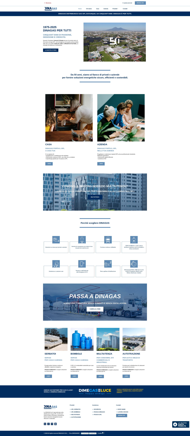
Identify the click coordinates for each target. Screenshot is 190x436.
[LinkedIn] (45, 424)
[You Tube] (55, 424)
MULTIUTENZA (75, 414)
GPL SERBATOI (75, 409)
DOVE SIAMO (120, 409)
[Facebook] (48, 424)
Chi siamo (89, 8)
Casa (97, 8)
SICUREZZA (97, 409)
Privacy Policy (85, 433)
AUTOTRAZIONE (75, 417)
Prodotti (115, 8)
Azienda (106, 8)
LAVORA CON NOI (122, 412)
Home (80, 8)
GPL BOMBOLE (75, 412)
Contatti (125, 8)
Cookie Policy (93, 433)
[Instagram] (52, 424)
